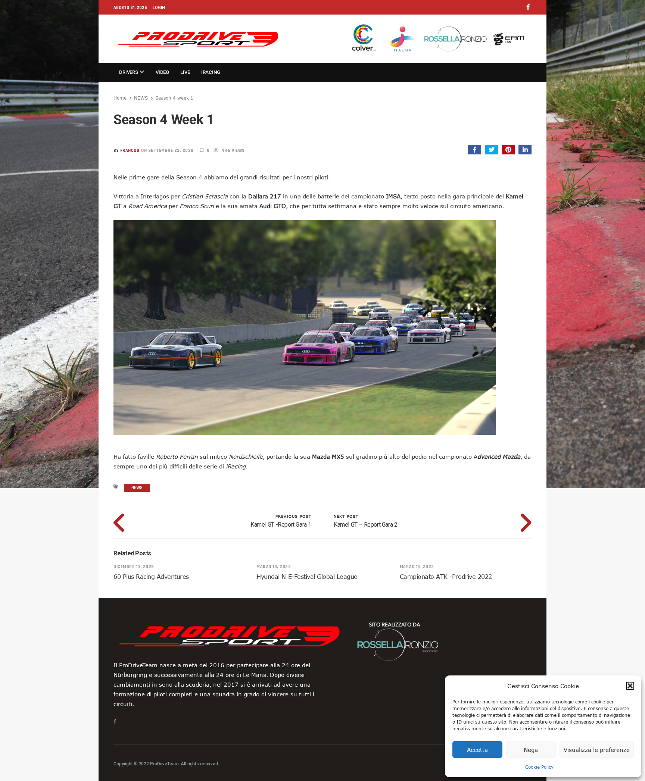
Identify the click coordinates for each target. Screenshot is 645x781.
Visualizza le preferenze (597, 749)
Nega (531, 749)
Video (162, 72)
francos (130, 150)
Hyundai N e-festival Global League (307, 576)
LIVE (185, 72)
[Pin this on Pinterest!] (508, 149)
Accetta (477, 749)
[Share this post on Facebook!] (474, 149)
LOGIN (159, 7)
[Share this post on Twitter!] (491, 149)
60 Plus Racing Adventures (151, 576)
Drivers (129, 72)
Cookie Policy (539, 766)
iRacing (210, 72)
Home (120, 97)
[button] (630, 686)
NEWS (141, 97)
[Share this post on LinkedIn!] (525, 149)
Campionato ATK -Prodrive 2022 (446, 576)
